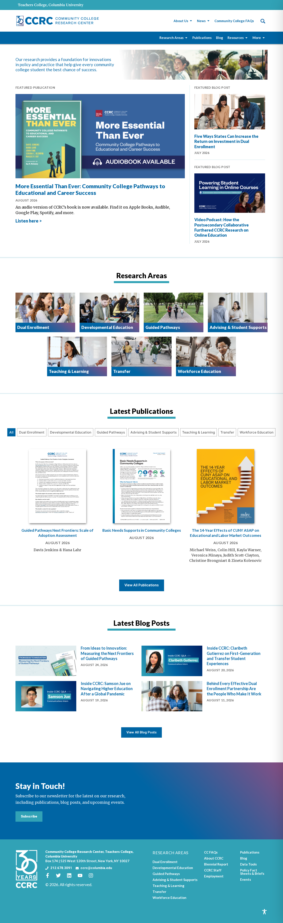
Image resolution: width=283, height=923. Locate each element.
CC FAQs (211, 852)
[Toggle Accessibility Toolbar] (264, 912)
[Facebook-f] (50, 875)
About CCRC (213, 858)
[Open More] (263, 37)
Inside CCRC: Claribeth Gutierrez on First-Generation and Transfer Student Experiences (233, 656)
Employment (214, 876)
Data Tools (248, 864)
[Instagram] (93, 875)
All (11, 432)
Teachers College (119, 852)
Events (245, 879)
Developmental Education (70, 432)
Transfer (227, 432)
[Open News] (208, 20)
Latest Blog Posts (141, 623)
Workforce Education (256, 432)
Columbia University (61, 856)
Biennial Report (216, 864)
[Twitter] (61, 875)
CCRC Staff (213, 870)
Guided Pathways (111, 432)
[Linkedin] (71, 875)
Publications (249, 852)
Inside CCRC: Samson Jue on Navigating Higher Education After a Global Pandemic (107, 688)
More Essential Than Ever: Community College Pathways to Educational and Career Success (90, 189)
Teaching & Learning (198, 432)
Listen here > (28, 220)
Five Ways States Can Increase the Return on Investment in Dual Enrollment (226, 141)
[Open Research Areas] (186, 37)
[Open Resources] (246, 37)
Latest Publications (141, 411)
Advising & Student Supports (153, 432)
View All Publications (141, 585)
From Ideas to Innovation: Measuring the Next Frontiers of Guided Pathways (107, 653)
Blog (243, 858)
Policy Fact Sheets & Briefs (252, 871)
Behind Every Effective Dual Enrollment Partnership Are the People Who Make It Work (234, 688)
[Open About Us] (191, 20)
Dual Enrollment (31, 432)
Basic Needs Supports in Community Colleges (141, 530)
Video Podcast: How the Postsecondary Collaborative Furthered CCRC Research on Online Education (221, 227)
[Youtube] (82, 875)
